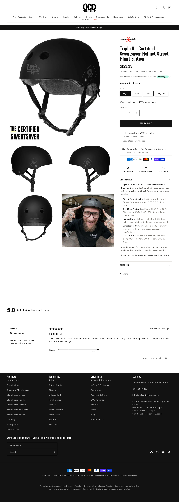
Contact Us (96, 390)
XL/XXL (161, 93)
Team (93, 409)
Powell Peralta (56, 409)
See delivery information (137, 152)
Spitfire (52, 419)
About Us (95, 405)
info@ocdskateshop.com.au (145, 395)
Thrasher (53, 424)
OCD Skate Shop (55, 475)
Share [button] (125, 274)
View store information (134, 141)
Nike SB (52, 405)
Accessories (13, 429)
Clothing (11, 419)
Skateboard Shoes (16, 414)
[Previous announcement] (8, 27)
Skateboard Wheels (16, 405)
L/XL (148, 93)
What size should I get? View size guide (138, 102)
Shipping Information (101, 380)
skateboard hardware (158, 255)
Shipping (138, 71)
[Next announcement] (171, 27)
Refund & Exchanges (100, 385)
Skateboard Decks (16, 395)
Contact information (129, 475)
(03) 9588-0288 (139, 389)
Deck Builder (13, 385)
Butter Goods (55, 385)
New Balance (55, 400)
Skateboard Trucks (16, 400)
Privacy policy (82, 475)
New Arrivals (13, 380)
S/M (138, 94)
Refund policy (69, 475)
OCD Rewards (97, 400)
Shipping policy (113, 475)
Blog (93, 414)
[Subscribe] (54, 452)
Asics (51, 380)
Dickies (52, 390)
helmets (139, 255)
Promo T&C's (97, 419)
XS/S (125, 93)
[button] (32, 17)
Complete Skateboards (18, 390)
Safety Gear (13, 424)
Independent (55, 395)
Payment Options (99, 395)
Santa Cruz (54, 414)
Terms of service (97, 475)
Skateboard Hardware (17, 409)
